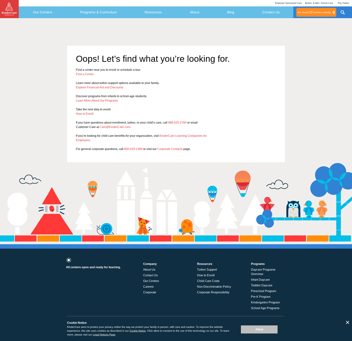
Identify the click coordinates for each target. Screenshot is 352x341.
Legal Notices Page (104, 334)
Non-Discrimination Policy (214, 286)
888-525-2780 (177, 122)
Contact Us (271, 12)
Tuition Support (207, 269)
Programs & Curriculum (98, 12)
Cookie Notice (138, 330)
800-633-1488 (133, 149)
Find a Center (85, 74)
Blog (230, 12)
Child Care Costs (208, 281)
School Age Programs (265, 308)
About (194, 12)
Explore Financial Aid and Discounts (99, 87)
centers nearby (314, 12)
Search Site (342, 14)
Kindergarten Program (265, 302)
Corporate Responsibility (213, 292)
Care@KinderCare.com (115, 127)
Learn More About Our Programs (97, 100)
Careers (148, 286)
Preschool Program (263, 291)
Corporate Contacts (170, 149)
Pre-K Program (260, 296)
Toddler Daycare (261, 285)
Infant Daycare (260, 279)
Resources (153, 12)
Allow (259, 329)
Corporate (149, 292)
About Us (149, 269)
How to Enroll (85, 113)
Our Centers (42, 12)
